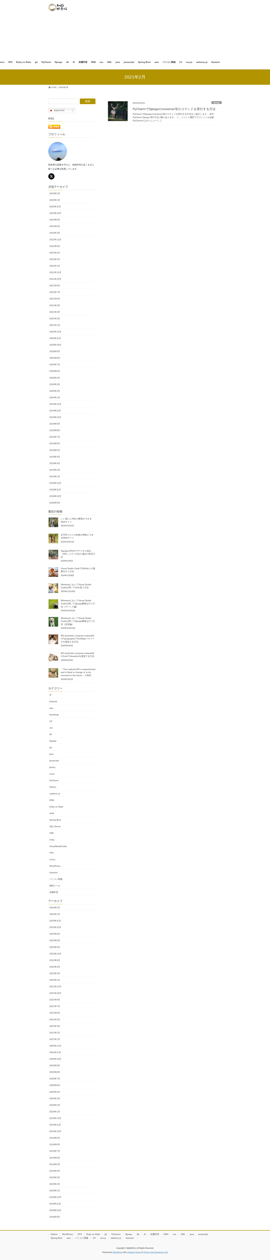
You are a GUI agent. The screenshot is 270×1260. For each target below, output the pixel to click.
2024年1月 (54, 200)
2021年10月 (55, 279)
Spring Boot (55, 820)
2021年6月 (54, 298)
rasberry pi (54, 793)
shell (51, 813)
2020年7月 (54, 364)
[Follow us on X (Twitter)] (51, 176)
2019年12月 (55, 404)
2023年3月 (54, 233)
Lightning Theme (134, 1252)
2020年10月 (55, 345)
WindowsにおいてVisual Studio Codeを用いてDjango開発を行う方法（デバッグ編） (78, 603)
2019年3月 (54, 463)
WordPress (54, 866)
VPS (51, 853)
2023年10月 (55, 213)
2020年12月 (55, 331)
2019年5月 (54, 450)
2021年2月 (54, 318)
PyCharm (54, 780)
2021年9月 (54, 285)
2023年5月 (54, 226)
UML (51, 833)
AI (50, 694)
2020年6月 (54, 371)
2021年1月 (54, 325)
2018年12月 (55, 483)
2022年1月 (54, 266)
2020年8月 (54, 358)
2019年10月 (55, 417)
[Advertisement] (135, 34)
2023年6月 (54, 219)
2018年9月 (54, 502)
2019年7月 (54, 437)
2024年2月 (54, 193)
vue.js (52, 859)
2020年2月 (54, 391)
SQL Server (55, 826)
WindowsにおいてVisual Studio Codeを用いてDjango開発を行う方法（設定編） (78, 621)
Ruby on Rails (56, 806)
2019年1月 (54, 476)
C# (50, 721)
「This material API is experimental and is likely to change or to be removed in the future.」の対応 (78, 672)
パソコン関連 (55, 879)
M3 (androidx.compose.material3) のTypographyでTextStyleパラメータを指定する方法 (78, 638)
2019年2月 (54, 470)
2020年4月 (54, 378)
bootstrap (54, 714)
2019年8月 (54, 430)
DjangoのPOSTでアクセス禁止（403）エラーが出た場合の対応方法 (78, 554)
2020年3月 (54, 384)
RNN (51, 800)
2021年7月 (54, 292)
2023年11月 (55, 206)
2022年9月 (54, 246)
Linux (52, 774)
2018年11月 (55, 489)
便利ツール (54, 885)
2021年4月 (54, 305)
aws (51, 708)
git (50, 747)
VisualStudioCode (58, 846)
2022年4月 (54, 252)
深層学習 (53, 892)
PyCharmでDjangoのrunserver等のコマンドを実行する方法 (174, 109)
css (51, 727)
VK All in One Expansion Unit (155, 1252)
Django (216, 102)
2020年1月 (54, 397)
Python (52, 787)
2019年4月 (54, 456)
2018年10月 (55, 496)
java (51, 754)
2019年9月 (54, 424)
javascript (54, 760)
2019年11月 (55, 410)
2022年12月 (55, 239)
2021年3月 (54, 312)
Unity (51, 839)
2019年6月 (54, 443)
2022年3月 (54, 259)
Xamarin (53, 872)
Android (53, 701)
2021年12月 (55, 272)
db (50, 734)
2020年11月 (55, 338)
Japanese (59, 110)
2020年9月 (54, 351)
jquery (52, 767)
